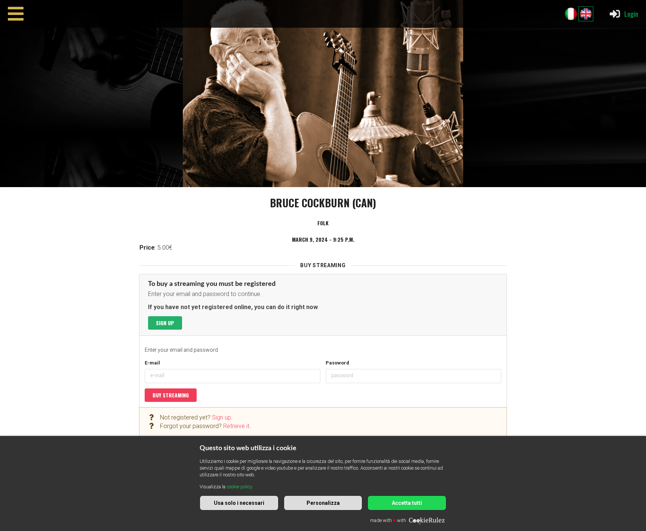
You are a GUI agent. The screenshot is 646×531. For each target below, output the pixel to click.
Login (631, 14)
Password (337, 363)
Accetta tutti (407, 503)
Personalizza (323, 503)
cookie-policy (239, 486)
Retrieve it (236, 426)
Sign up (165, 323)
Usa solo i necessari (239, 503)
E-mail (152, 363)
